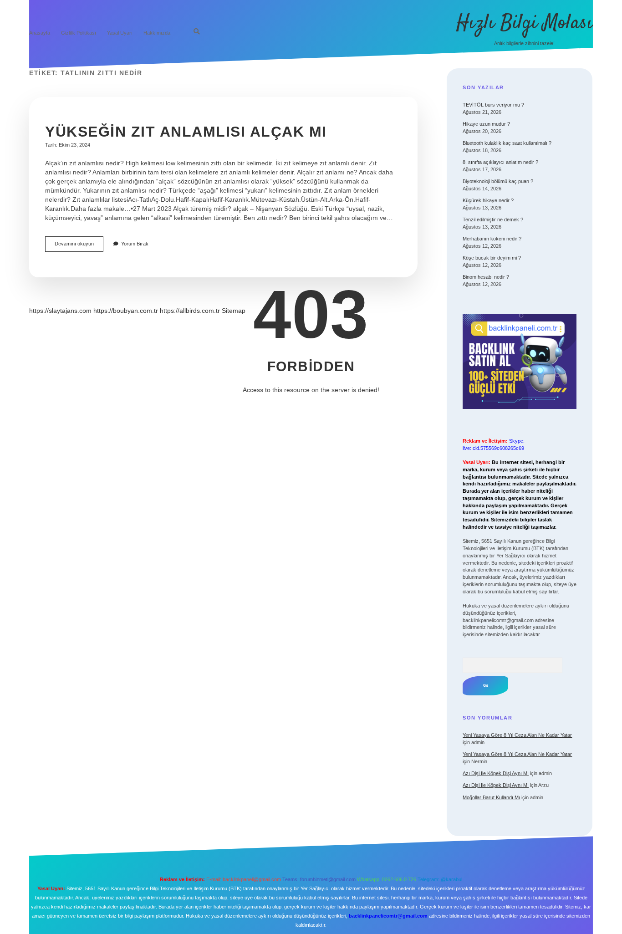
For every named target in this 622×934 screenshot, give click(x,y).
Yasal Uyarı (120, 33)
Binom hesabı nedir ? (486, 277)
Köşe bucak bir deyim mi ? (492, 257)
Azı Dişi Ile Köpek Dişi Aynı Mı (496, 773)
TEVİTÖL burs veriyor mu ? (493, 104)
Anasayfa (39, 33)
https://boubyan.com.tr (125, 310)
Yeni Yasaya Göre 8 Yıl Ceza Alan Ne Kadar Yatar (517, 735)
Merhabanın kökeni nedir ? (492, 238)
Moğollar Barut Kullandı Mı (491, 797)
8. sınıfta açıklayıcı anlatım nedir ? (500, 162)
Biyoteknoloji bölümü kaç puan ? (498, 181)
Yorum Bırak (134, 243)
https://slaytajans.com (60, 310)
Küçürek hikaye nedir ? (488, 200)
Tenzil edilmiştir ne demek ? (493, 219)
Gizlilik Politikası (78, 33)
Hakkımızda (156, 33)
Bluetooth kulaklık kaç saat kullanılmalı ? (507, 143)
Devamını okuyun (79, 246)
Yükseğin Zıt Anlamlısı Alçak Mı (186, 131)
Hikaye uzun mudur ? (486, 124)
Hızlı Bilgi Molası (524, 23)
